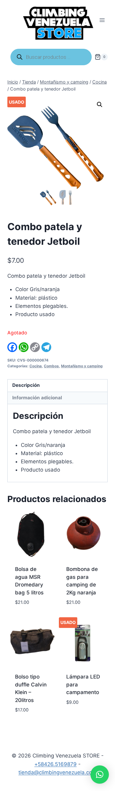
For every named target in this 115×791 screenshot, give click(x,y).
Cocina (35, 366)
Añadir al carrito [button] (78, 716)
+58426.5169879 (55, 764)
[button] (99, 104)
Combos (51, 366)
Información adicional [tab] (37, 398)
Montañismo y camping (82, 366)
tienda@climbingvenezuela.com (57, 772)
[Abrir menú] (102, 20)
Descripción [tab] (26, 385)
